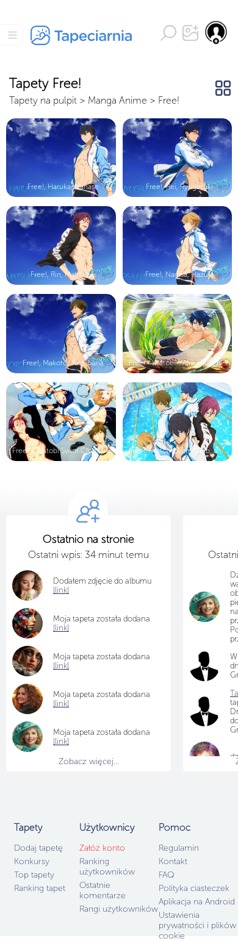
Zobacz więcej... (89, 761)
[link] (61, 627)
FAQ (166, 875)
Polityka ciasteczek (194, 888)
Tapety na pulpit (43, 100)
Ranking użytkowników (107, 866)
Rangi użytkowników (118, 909)
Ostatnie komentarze (102, 890)
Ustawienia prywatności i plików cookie (197, 925)
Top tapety (34, 875)
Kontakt (173, 861)
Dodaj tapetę (38, 848)
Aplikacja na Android (197, 901)
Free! (168, 100)
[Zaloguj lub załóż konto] (216, 32)
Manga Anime (119, 100)
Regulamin (179, 848)
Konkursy (31, 861)
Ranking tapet (39, 888)
